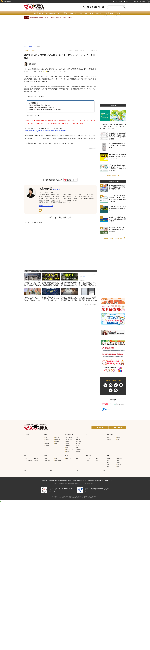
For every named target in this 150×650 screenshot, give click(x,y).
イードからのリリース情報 (107, 480)
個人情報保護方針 (92, 480)
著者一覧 (38, 480)
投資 (59, 13)
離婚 (118, 460)
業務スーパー (69, 441)
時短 (118, 466)
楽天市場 (78, 443)
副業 (97, 458)
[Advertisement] (60, 245)
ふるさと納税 (58, 460)
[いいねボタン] (69, 180)
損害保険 (36, 458)
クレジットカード (80, 449)
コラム (111, 13)
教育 (108, 466)
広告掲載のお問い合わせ (65, 480)
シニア (88, 434)
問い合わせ (51, 480)
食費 (67, 447)
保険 (80, 13)
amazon (68, 451)
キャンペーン (73, 13)
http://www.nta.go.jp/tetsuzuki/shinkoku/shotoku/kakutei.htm (45, 131)
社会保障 (119, 464)
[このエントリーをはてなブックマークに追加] (69, 217)
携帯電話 (78, 451)
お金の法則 (119, 458)
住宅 (108, 462)
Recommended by (89, 304)
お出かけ (109, 439)
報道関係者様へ (44, 480)
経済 (88, 460)
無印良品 (68, 445)
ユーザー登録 (118, 427)
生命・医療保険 (28, 460)
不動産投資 (57, 439)
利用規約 (74, 480)
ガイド (52, 471)
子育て (118, 462)
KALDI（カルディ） (70, 439)
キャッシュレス (69, 449)
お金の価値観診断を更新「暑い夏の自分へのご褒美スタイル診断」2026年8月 (51, 17)
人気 (35, 13)
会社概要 (99, 480)
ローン (91, 13)
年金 (56, 458)
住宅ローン (68, 458)
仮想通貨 (57, 441)
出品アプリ (78, 441)
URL (40, 210)
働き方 (108, 460)
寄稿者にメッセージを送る (46, 206)
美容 (77, 447)
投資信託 (47, 439)
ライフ (105, 13)
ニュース (41, 13)
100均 (77, 437)
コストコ (78, 439)
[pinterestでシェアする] (64, 217)
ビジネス (98, 13)
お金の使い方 (110, 458)
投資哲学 (47, 445)
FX (45, 441)
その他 (118, 13)
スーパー (78, 445)
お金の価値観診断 (50, 13)
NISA (56, 443)
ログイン (100, 427)
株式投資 (57, 437)
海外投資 (47, 443)
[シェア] (55, 217)
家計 (108, 464)
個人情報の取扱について (82, 480)
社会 (97, 460)
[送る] (60, 217)
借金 (77, 458)
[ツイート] (50, 217)
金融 (118, 439)
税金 (86, 13)
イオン (67, 443)
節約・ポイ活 (65, 13)
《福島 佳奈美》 (92, 148)
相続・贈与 (47, 460)
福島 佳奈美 (45, 188)
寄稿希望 (57, 480)
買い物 (118, 437)
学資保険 (36, 460)
